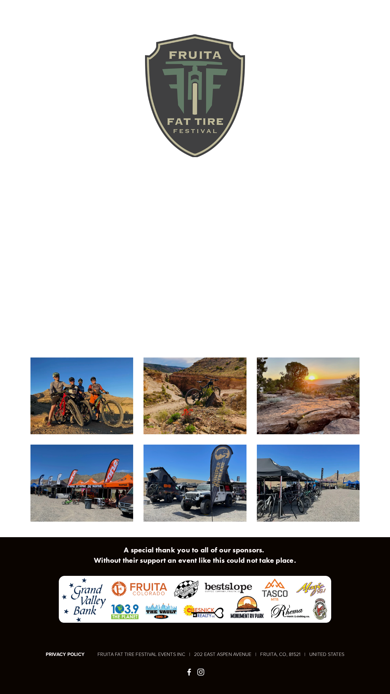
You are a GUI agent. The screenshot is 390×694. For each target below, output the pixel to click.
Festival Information (78, 16)
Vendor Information (139, 16)
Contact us (219, 16)
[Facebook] (189, 672)
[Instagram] (200, 672)
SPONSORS (186, 16)
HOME (37, 16)
